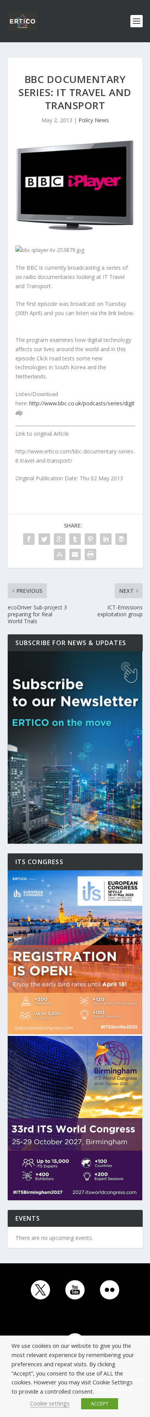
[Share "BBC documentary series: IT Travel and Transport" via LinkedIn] (105, 539)
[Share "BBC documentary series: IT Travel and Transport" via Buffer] (121, 539)
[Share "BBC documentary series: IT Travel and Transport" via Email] (75, 554)
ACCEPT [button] (99, 1403)
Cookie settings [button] (50, 1403)
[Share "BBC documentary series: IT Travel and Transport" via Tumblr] (75, 539)
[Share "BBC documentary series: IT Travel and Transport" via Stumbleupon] (59, 554)
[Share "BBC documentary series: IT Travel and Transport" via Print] (90, 554)
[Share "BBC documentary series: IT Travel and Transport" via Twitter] (44, 539)
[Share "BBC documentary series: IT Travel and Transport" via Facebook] (29, 539)
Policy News (93, 120)
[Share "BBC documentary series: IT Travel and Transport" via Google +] (59, 539)
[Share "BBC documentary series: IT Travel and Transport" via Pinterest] (90, 539)
